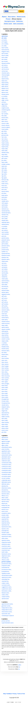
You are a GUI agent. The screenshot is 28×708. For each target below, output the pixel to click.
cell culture (4, 65)
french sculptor (6, 127)
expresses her (5, 525)
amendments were (7, 447)
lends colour (5, 183)
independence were (7, 608)
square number (6, 329)
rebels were (5, 261)
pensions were (5, 246)
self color (4, 296)
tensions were (5, 350)
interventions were (7, 612)
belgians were (5, 51)
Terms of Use (21, 693)
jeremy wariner (6, 621)
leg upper (4, 178)
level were (4, 197)
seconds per (5, 286)
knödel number (6, 164)
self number (5, 304)
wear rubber (5, 409)
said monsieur (5, 281)
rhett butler (5, 279)
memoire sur (5, 209)
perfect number (6, 562)
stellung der (5, 331)
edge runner (5, 100)
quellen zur (5, 251)
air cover (4, 38)
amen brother (5, 449)
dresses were (5, 94)
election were (5, 501)
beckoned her (5, 49)
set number (5, 312)
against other (5, 443)
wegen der (4, 411)
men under (4, 218)
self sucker (4, 306)
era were (4, 112)
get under (4, 133)
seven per (4, 314)
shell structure (5, 323)
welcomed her (5, 413)
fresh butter (5, 129)
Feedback (9, 693)
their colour (5, 362)
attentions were (6, 459)
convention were (6, 474)
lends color (4, 181)
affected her (5, 437)
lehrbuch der (5, 180)
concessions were (6, 464)
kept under (5, 162)
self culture (5, 302)
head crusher (5, 143)
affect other (5, 439)
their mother (5, 368)
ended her (4, 106)
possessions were (6, 563)
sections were (5, 290)
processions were (6, 569)
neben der (4, 228)
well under (4, 418)
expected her (5, 519)
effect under (5, 497)
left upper (4, 172)
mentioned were (6, 213)
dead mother (5, 82)
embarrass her (6, 505)
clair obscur (5, 77)
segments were (6, 294)
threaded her (5, 399)
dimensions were (6, 488)
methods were (5, 222)
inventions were (6, 546)
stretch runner (5, 339)
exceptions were (6, 513)
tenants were (5, 348)
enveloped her (5, 507)
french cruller (5, 123)
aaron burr (5, 36)
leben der (4, 168)
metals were (5, 220)
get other (4, 131)
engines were (5, 108)
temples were (5, 347)
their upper (5, 381)
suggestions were (6, 587)
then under (5, 393)
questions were (6, 255)
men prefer (5, 216)
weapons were (5, 407)
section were (5, 292)
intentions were (6, 544)
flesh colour (5, 121)
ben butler (4, 59)
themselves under (6, 591)
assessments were (6, 455)
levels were (5, 195)
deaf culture (5, 86)
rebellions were (6, 573)
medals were (5, 201)
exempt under (5, 517)
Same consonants (18, 23)
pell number (5, 244)
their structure (5, 376)
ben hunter (5, 61)
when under (5, 426)
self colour (4, 298)
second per (5, 288)
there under (5, 397)
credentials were (6, 480)
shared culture (5, 321)
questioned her (6, 253)
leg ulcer (4, 176)
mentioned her (6, 211)
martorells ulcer (6, 613)
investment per (6, 550)
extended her (5, 530)
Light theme (10, 702)
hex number (5, 156)
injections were (6, 540)
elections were (5, 499)
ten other (4, 352)
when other (5, 424)
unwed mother (5, 596)
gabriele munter (6, 606)
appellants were (6, 451)
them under (5, 387)
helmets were (5, 152)
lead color (4, 166)
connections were (6, 468)
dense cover (5, 92)
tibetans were (5, 593)
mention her (5, 214)
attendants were (6, 457)
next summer (5, 234)
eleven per (4, 503)
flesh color (4, 119)
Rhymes (4, 16)
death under (5, 90)
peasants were (5, 240)
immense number (6, 534)
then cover (4, 389)
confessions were (6, 466)
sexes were (5, 319)
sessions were (5, 310)
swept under (5, 341)
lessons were (5, 191)
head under (5, 148)
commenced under (6, 462)
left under (4, 170)
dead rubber (5, 84)
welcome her (5, 414)
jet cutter (4, 160)
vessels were (5, 405)
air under (4, 46)
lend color (4, 185)
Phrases (8, 19)
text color (4, 356)
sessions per (5, 308)
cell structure (5, 69)
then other (4, 391)
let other (4, 193)
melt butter (5, 205)
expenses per (5, 521)
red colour (4, 265)
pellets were (5, 242)
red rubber (4, 269)
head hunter (5, 147)
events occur (5, 509)
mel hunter (5, 207)
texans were (5, 354)
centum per (5, 71)
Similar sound (8, 23)
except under (5, 515)
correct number (6, 478)
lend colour (5, 187)
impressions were (6, 536)
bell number (5, 53)
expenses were (6, 523)
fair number (5, 114)
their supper (5, 379)
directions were (6, 492)
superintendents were (7, 623)
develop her (5, 486)
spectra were (5, 327)
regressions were (6, 577)
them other (5, 385)
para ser (4, 236)
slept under (5, 325)
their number (5, 370)
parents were (5, 238)
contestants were (6, 470)
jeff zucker (4, 158)
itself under (5, 552)
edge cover (4, 98)
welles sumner (5, 416)
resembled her (5, 579)
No (19, 667)
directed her (5, 490)
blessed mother (6, 63)
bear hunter (5, 47)
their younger (5, 383)
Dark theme (18, 702)
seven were (5, 315)
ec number (4, 96)
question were (5, 259)
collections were (6, 461)
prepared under (6, 565)
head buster (5, 141)
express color (5, 529)
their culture (5, 364)
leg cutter (4, 174)
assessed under (6, 453)
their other (4, 372)
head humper (5, 145)
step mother (5, 335)
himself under (5, 532)
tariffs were (5, 345)
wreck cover (5, 430)
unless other (5, 595)
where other (5, 428)
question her (5, 257)
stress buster (5, 337)
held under (4, 150)
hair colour (4, 139)
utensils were (5, 598)
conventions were (6, 472)
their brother (5, 358)
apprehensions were (7, 604)
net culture (4, 230)
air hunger (4, 42)
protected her (5, 571)
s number (4, 343)
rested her (4, 277)
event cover (5, 511)
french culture (5, 125)
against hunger (6, 441)
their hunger (5, 366)
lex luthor (4, 199)
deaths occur (5, 88)
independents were (7, 610)
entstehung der (6, 110)
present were (5, 249)
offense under (5, 560)
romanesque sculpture (8, 615)
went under (5, 420)
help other (4, 154)
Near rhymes (12, 16)
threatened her (6, 403)
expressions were (6, 527)
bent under (5, 57)
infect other (5, 538)
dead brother (5, 79)
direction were (5, 494)
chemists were (5, 73)
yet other (4, 432)
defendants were (6, 482)
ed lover (4, 102)
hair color (4, 137)
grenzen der (5, 135)
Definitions (19, 21)
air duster (4, 40)
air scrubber (5, 44)
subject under (5, 583)
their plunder (5, 374)
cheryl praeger (5, 75)
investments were (6, 548)
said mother (5, 282)
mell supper (5, 203)
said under (4, 284)
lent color (4, 189)
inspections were (6, 542)
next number (5, 232)
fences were (5, 117)
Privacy (14, 693)
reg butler (4, 275)
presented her (5, 567)
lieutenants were (6, 554)
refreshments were (7, 575)
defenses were (5, 484)
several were (5, 317)
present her (5, 248)
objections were (6, 556)
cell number (5, 67)
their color (4, 360)
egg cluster (5, 104)
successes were (6, 585)
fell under (4, 115)
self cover (4, 300)
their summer (5, 378)
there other (5, 395)
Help (4, 693)
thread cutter (5, 401)
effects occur (5, 495)
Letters (19, 664)
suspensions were (6, 589)
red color (4, 263)
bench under (5, 55)
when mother (5, 422)
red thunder (5, 273)
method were (5, 224)
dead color (4, 81)
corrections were (6, 476)
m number (4, 226)
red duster (4, 267)
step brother (5, 333)
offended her (5, 558)
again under (5, 445)
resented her (5, 581)
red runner (4, 271)
